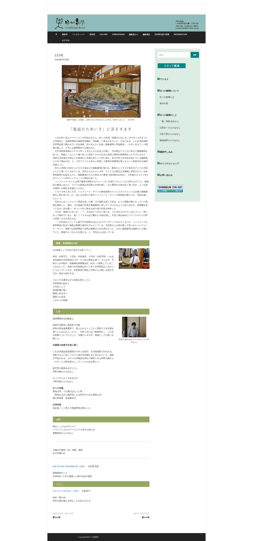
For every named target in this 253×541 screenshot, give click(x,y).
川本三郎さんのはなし (169, 134)
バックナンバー (78, 34)
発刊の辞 (164, 103)
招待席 (92, 34)
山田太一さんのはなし (169, 127)
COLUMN (103, 34)
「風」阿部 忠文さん (168, 121)
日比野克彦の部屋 (162, 34)
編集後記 (146, 34)
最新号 (65, 34)
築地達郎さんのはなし (169, 140)
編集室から (133, 34)
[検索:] (178, 55)
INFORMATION (180, 34)
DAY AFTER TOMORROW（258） (69, 466)
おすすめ (65, 40)
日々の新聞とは (165, 97)
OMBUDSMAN (118, 34)
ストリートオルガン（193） (66, 491)
